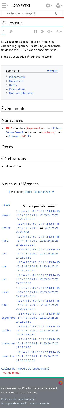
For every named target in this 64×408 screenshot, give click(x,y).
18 (25, 215)
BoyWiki (21, 5)
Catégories (8, 368)
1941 (23, 136)
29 (25, 219)
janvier (6, 215)
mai (4, 266)
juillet (5, 292)
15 (58, 211)
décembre (8, 356)
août (4, 304)
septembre (8, 317)
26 (56, 215)
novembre (8, 343)
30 (29, 219)
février (6, 227)
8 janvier (14, 136)
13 (50, 211)
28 (21, 219)
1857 (9, 128)
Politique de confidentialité (18, 399)
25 (53, 215)
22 (41, 215)
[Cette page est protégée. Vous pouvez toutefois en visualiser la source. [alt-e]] (36, 32)
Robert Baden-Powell (38, 191)
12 (46, 211)
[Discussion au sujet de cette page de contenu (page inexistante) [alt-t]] (11, 32)
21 (37, 215)
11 (42, 211)
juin (4, 279)
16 (17, 215)
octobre (6, 330)
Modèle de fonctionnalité (33, 368)
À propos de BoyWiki (14, 403)
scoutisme (47, 132)
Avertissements (39, 403)
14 (54, 211)
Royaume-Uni (35, 128)
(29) (26, 232)
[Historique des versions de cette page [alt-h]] (42, 32)
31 (33, 219)
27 (17, 219)
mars (5, 240)
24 (49, 215)
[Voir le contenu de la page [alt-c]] (3, 32)
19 (29, 215)
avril (4, 253)
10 (38, 211)
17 (21, 215)
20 (33, 215)
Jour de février (11, 372)
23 (45, 215)
